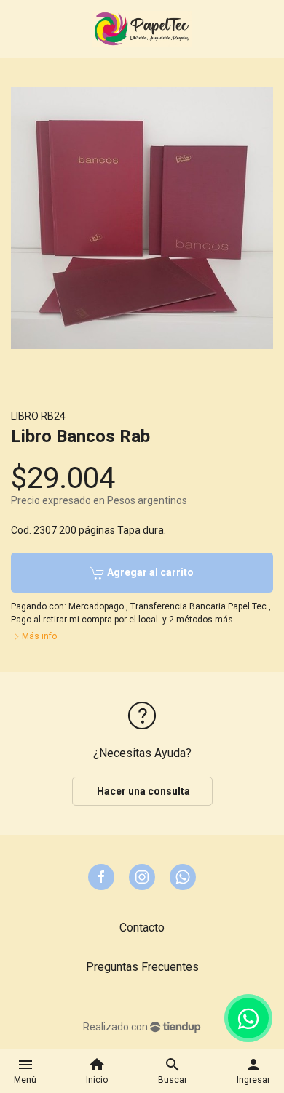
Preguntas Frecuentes (142, 967)
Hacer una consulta (142, 791)
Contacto (142, 927)
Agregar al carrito (149, 572)
